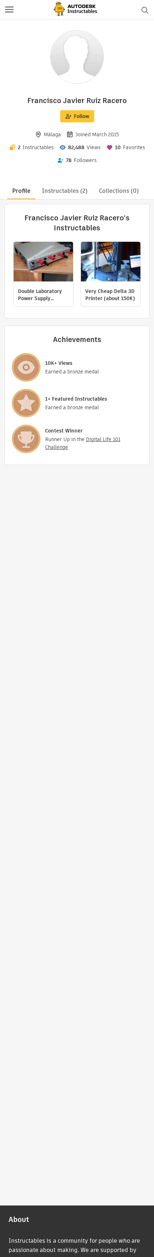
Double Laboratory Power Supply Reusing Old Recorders (40, 295)
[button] (9, 10)
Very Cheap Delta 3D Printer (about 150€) (110, 295)
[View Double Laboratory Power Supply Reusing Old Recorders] (43, 262)
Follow (81, 116)
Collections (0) (119, 191)
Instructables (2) (64, 191)
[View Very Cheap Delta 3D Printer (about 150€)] (110, 262)
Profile (21, 191)
